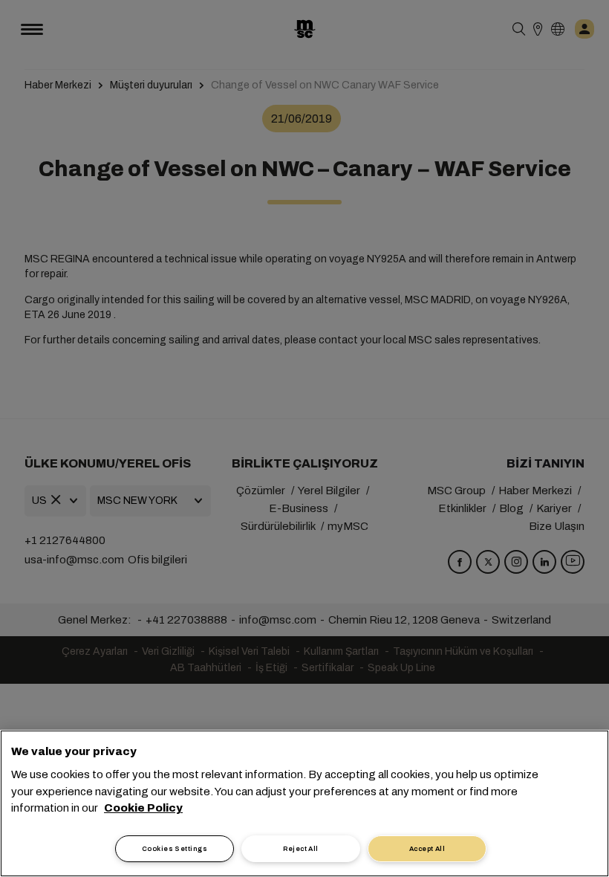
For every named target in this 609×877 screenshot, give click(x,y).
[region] (304, 803)
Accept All (427, 848)
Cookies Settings (174, 848)
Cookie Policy (143, 808)
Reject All (301, 848)
